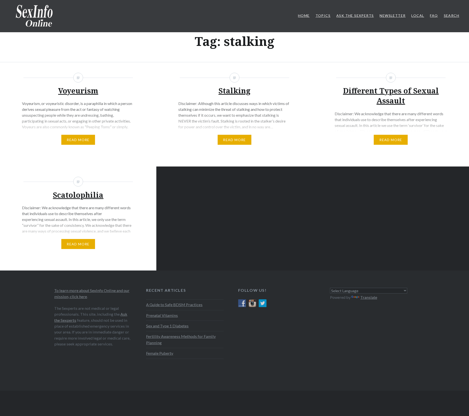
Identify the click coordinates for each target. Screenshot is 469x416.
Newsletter (392, 15)
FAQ (434, 15)
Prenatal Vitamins (162, 315)
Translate (368, 297)
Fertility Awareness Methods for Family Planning (181, 339)
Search (451, 15)
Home (304, 15)
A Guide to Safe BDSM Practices (174, 304)
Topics (323, 15)
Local (417, 15)
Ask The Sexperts (355, 15)
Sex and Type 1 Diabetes (167, 325)
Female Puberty (159, 353)
